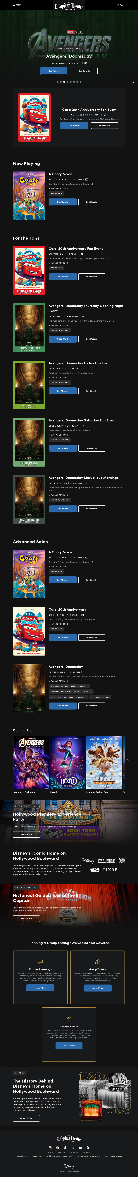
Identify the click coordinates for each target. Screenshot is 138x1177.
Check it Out (26, 1118)
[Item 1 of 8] (57, 82)
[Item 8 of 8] (80, 82)
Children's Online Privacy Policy (60, 1156)
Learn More (40, 988)
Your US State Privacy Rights (89, 1156)
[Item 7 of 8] (77, 82)
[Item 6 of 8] (74, 82)
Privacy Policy (36, 1156)
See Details (69, 71)
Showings (61, 1152)
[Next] (128, 761)
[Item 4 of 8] (67, 82)
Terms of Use (21, 1156)
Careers (86, 1152)
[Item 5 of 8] (71, 82)
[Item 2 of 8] (61, 82)
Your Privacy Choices (113, 1156)
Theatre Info (74, 1152)
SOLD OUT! (62, 338)
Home (50, 1152)
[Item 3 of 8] (64, 82)
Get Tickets (74, 125)
